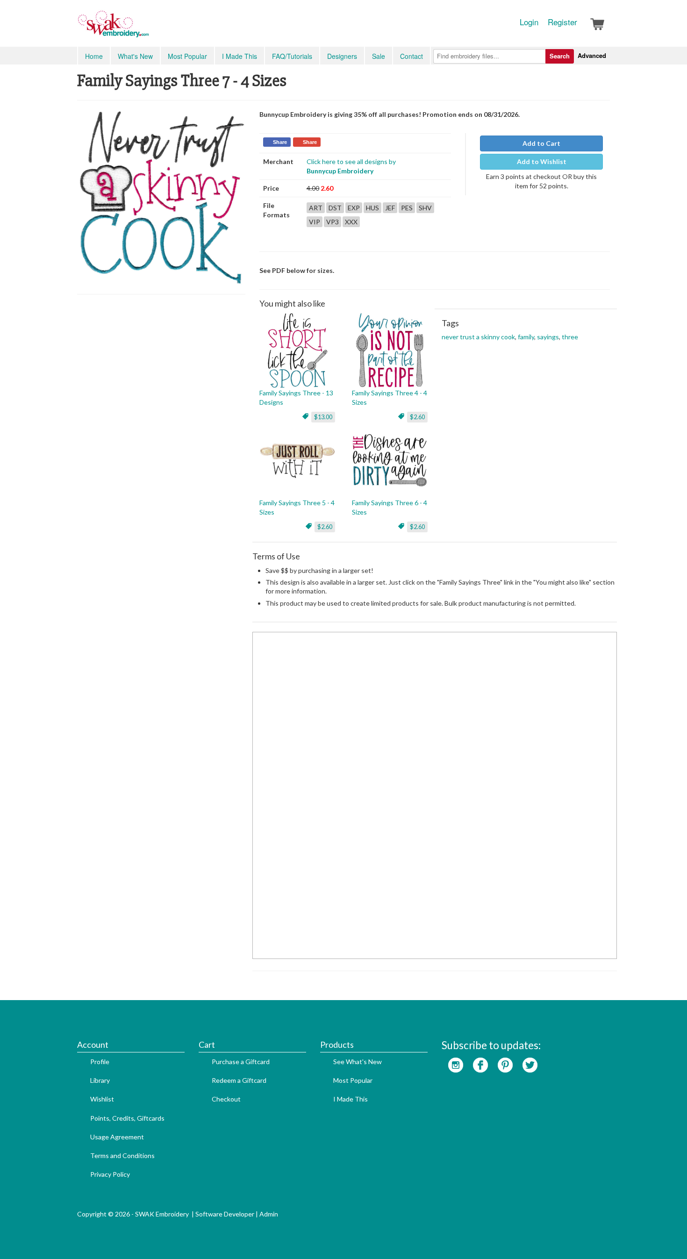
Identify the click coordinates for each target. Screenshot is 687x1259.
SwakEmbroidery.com (147, 28)
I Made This (239, 56)
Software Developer (224, 1214)
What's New (135, 56)
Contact (411, 56)
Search (560, 55)
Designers (342, 56)
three (570, 337)
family (526, 337)
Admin (268, 1214)
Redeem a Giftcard (239, 1080)
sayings (548, 337)
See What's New (357, 1062)
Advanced (592, 55)
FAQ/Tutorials (292, 56)
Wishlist (102, 1099)
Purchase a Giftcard (241, 1062)
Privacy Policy (110, 1174)
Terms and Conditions (122, 1155)
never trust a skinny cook (478, 337)
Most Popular (187, 56)
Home (94, 56)
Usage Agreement (117, 1137)
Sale (378, 56)
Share (280, 142)
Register (562, 22)
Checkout (226, 1099)
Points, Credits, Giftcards (127, 1118)
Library (100, 1080)
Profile (99, 1062)
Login (529, 22)
